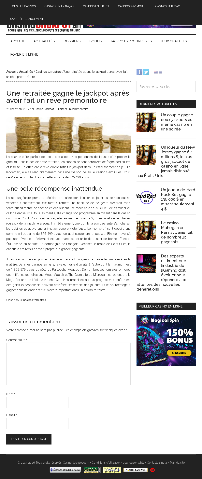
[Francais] (161, 72)
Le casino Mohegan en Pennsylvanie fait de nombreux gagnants (177, 232)
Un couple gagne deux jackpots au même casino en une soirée (177, 122)
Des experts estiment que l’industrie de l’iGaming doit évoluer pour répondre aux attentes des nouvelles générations (161, 273)
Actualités (26, 72)
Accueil (11, 72)
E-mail (11, 415)
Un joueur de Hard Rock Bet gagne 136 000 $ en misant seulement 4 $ (178, 199)
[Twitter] (146, 72)
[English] (156, 72)
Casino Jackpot (43, 25)
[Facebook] (139, 72)
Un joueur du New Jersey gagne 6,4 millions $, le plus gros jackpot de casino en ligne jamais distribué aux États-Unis (166, 161)
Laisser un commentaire (73, 109)
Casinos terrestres (49, 72)
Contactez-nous (157, 462)
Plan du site (177, 462)
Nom (10, 394)
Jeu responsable (133, 462)
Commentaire (16, 340)
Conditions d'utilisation (106, 462)
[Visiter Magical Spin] (139, 27)
